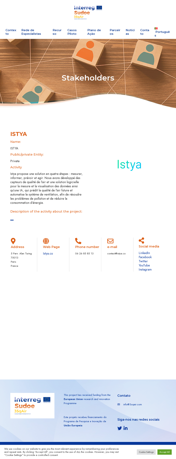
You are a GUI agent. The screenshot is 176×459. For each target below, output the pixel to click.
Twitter (143, 261)
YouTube (144, 265)
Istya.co (48, 253)
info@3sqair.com (132, 404)
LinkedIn (144, 253)
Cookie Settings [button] (146, 452)
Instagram (145, 269)
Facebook (145, 257)
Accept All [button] (165, 452)
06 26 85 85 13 (84, 253)
